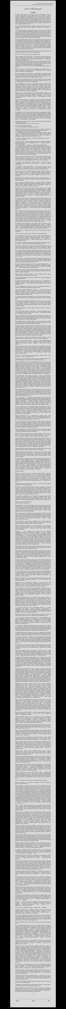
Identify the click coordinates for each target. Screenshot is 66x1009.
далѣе (49, 1000)
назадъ (17, 1000)
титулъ (33, 1000)
